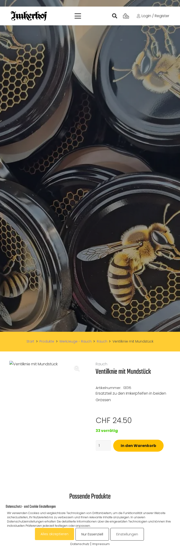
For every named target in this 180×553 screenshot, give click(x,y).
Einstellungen (127, 534)
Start (30, 341)
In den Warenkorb (138, 445)
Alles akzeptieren (54, 534)
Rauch (102, 341)
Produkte (46, 341)
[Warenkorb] (125, 16)
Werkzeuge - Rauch (75, 341)
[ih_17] (29, 16)
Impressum (101, 544)
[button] (77, 16)
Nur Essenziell (92, 534)
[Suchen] (114, 16)
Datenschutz (79, 544)
